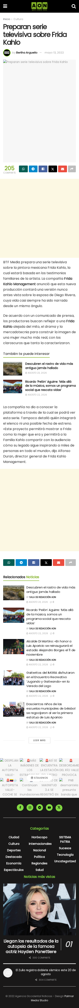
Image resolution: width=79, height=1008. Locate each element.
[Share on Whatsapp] (23, 169)
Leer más (39, 740)
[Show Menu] (5, 6)
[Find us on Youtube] (49, 807)
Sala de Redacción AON (42, 597)
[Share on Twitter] (52, 169)
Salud (40, 870)
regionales (39, 863)
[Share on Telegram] (33, 169)
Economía (13, 863)
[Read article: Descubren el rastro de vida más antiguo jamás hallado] (12, 368)
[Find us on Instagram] (30, 807)
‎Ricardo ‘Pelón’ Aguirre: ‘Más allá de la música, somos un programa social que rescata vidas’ (50, 386)
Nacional (39, 850)
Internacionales (40, 844)
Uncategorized (65, 861)
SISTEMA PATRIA (65, 839)
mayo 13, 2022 (54, 53)
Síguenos (40, 777)
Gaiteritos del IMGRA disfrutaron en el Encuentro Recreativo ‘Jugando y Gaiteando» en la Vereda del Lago (50, 679)
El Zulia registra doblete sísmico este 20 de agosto (46, 972)
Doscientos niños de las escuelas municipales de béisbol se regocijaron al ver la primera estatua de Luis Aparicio (50, 710)
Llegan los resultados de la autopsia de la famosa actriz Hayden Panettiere (31, 946)
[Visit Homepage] (39, 6)
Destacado (14, 857)
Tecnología (65, 855)
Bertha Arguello (26, 53)
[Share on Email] (62, 169)
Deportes (14, 850)
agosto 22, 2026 (37, 394)
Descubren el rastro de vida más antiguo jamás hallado (49, 366)
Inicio (6, 19)
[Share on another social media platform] (72, 169)
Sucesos (65, 848)
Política (39, 857)
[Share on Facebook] (43, 169)
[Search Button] (74, 6)
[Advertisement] (39, 218)
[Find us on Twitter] (59, 808)
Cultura (18, 19)
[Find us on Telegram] (39, 807)
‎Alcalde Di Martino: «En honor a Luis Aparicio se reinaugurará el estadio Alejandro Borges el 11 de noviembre (50, 648)
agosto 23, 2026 (37, 372)
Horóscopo (39, 837)
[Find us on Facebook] (20, 807)
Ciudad (14, 837)
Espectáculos (14, 870)
